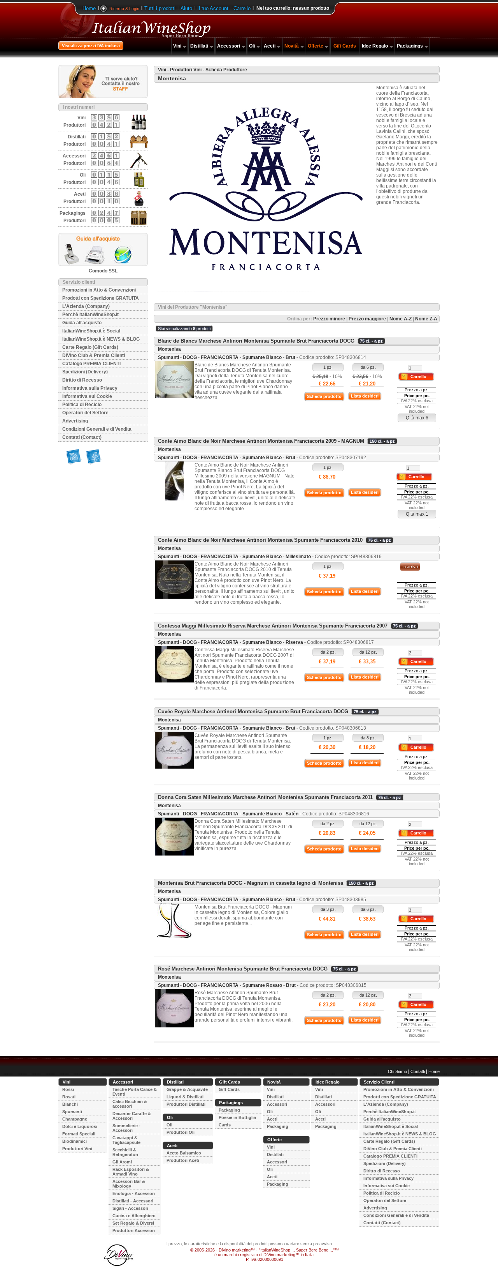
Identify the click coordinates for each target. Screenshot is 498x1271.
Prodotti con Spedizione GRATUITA (100, 298)
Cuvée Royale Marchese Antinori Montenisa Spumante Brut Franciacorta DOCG (253, 711)
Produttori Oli (181, 1132)
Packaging (229, 1110)
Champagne (74, 1119)
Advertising (75, 421)
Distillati (199, 46)
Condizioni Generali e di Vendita (97, 429)
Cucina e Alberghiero (134, 1215)
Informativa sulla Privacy (89, 388)
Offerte (315, 46)
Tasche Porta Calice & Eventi (134, 1091)
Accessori (228, 46)
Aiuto (186, 8)
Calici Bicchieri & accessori (129, 1103)
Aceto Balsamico (184, 1153)
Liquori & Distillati (185, 1096)
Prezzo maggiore (367, 319)
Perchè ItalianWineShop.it (90, 314)
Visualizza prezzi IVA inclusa (91, 45)
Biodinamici (74, 1141)
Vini (177, 46)
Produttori (74, 125)
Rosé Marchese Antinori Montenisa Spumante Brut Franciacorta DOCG (243, 969)
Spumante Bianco (262, 357)
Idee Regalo (375, 46)
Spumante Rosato (262, 985)
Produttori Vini (186, 69)
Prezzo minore (329, 319)
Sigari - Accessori (130, 1208)
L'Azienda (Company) (86, 306)
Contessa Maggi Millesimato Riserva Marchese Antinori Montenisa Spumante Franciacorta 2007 (273, 626)
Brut (290, 357)
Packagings (410, 46)
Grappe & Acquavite (187, 1089)
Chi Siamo (397, 1071)
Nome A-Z (400, 319)
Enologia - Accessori (133, 1193)
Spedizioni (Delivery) (85, 372)
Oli (252, 46)
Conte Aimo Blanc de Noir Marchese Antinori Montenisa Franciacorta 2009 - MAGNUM (261, 441)
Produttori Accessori (133, 1230)
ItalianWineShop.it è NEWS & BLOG (101, 339)
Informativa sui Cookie (87, 396)
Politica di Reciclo (82, 404)
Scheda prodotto (324, 396)
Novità (291, 46)
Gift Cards (344, 46)
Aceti (269, 46)
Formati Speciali (78, 1133)
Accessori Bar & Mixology (128, 1183)
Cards (225, 1125)
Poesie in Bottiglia (237, 1117)
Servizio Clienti (379, 1082)
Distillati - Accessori (132, 1201)
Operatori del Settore (85, 412)
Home (89, 8)
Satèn (292, 814)
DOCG (190, 357)
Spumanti (168, 357)
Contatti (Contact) (82, 437)
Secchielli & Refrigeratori (125, 1152)
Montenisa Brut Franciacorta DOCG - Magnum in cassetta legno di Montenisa (250, 883)
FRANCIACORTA (219, 357)
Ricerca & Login (124, 8)
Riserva (294, 642)
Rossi (68, 1089)
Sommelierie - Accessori (126, 1128)
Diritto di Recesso (82, 380)
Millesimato (298, 556)
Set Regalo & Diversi (133, 1223)
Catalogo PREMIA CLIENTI (91, 363)
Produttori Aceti (183, 1160)
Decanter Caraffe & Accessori (131, 1116)
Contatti (417, 1071)
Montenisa (169, 349)
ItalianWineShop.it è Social (91, 331)
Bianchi (70, 1104)
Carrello (242, 8)
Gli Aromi (122, 1162)
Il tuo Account (212, 8)
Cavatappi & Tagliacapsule (126, 1140)
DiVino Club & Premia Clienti (93, 355)
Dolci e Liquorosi (79, 1126)
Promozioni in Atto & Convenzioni (99, 290)
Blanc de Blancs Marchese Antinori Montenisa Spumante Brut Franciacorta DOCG (256, 341)
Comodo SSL (103, 271)
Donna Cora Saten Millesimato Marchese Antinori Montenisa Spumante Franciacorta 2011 (265, 797)
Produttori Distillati (186, 1104)
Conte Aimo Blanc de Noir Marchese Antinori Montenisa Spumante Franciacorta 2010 (260, 540)
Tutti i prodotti (159, 8)
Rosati (68, 1096)
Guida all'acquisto (82, 322)
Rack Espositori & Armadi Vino (130, 1171)
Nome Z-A (426, 319)
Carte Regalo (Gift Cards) (90, 347)
